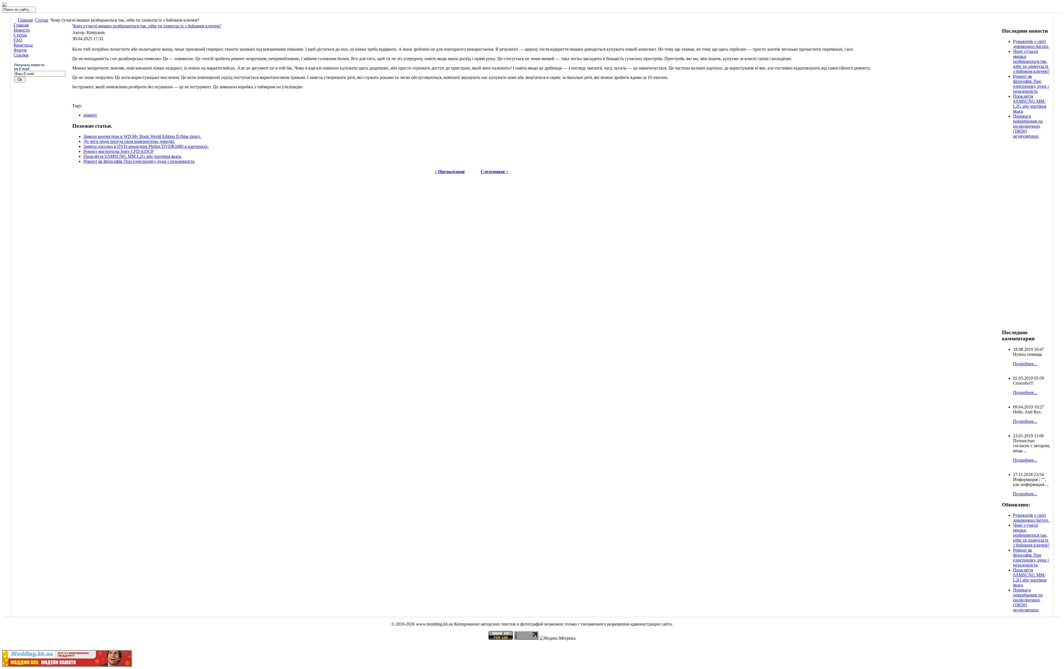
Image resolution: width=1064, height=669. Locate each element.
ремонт (90, 115)
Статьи (41, 20)
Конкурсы (23, 45)
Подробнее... (1025, 363)
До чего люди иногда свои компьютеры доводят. (129, 141)
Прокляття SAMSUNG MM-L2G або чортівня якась (132, 156)
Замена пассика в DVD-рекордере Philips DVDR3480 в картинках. (146, 146)
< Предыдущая (449, 171)
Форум (20, 50)
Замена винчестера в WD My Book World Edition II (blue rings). (142, 136)
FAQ (18, 40)
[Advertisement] (1024, 236)
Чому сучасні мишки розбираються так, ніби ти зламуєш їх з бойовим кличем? (146, 26)
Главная (25, 20)
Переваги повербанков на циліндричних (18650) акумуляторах (1028, 126)
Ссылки (21, 55)
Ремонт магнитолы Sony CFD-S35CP (118, 151)
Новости (22, 30)
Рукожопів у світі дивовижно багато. (1031, 44)
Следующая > (494, 171)
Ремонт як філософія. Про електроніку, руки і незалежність (139, 161)
